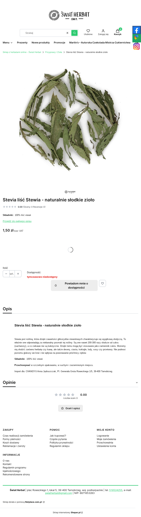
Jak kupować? (58, 435)
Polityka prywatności (61, 442)
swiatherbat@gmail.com (58, 493)
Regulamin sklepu (59, 445)
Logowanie (103, 435)
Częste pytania (58, 439)
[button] (74, 33)
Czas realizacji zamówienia (18, 435)
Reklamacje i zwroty (14, 445)
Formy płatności (11, 439)
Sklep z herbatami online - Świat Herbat (22, 52)
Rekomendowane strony (16, 474)
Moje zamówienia (106, 439)
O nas (6, 460)
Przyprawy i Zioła (53, 52)
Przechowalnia (105, 442)
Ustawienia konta (106, 445)
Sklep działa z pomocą (22, 502)
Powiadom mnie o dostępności (76, 285)
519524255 (115, 490)
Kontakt (7, 464)
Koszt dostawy (11, 442)
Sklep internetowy (66, 512)
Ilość (5, 267)
